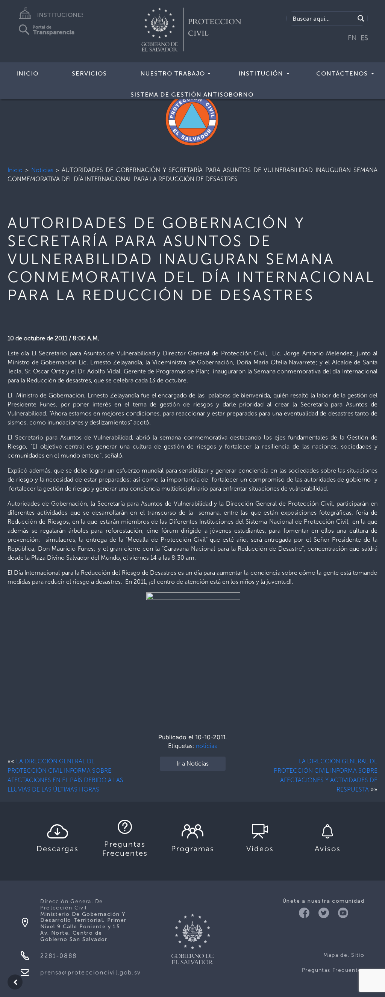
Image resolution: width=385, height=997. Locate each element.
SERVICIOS (89, 73)
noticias (206, 745)
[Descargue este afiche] (192, 654)
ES (364, 38)
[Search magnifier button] (361, 18)
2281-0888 (58, 955)
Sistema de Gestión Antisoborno (191, 94)
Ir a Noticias (193, 763)
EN (352, 38)
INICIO (27, 73)
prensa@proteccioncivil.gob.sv (90, 972)
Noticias (42, 170)
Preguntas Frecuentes (333, 970)
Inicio (15, 170)
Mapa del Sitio (343, 955)
